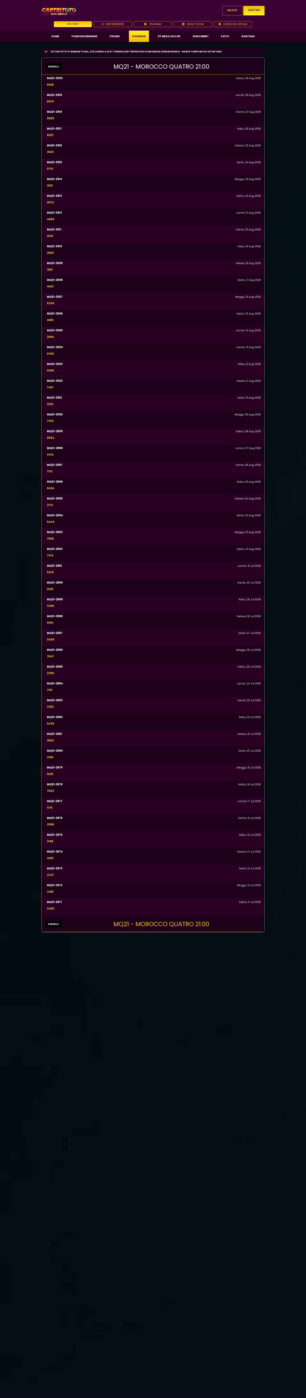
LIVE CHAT (73, 24)
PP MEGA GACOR (169, 36)
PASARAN (138, 36)
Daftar (254, 10)
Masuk (232, 10)
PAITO (225, 36)
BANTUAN (248, 36)
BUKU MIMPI (200, 36)
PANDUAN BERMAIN (84, 36)
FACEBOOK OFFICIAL (235, 24)
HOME (55, 36)
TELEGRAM (154, 24)
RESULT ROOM (195, 24)
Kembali (53, 66)
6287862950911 (115, 24)
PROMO (115, 36)
